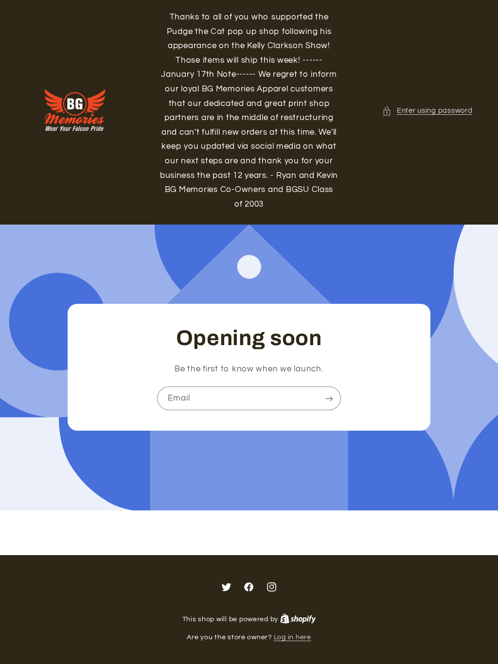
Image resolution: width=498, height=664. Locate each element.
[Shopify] (298, 619)
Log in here (292, 637)
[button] (427, 111)
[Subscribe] (329, 398)
